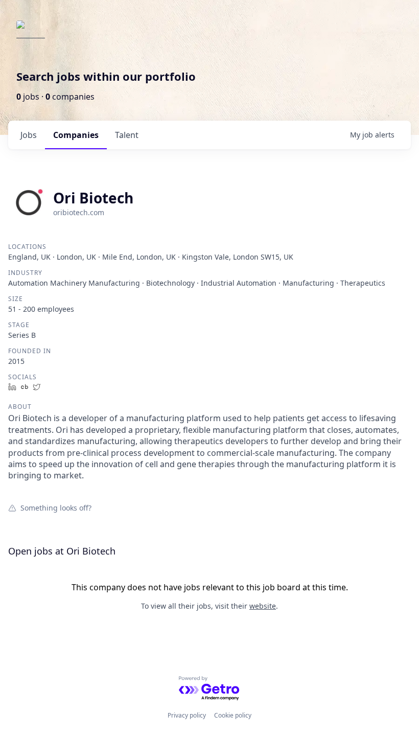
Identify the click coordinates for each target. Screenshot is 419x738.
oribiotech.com (78, 212)
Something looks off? (55, 507)
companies (76, 135)
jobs (28, 135)
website (262, 606)
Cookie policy (232, 715)
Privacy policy (187, 715)
